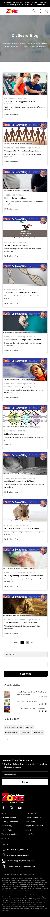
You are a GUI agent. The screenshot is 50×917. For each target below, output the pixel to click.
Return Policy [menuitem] (6, 826)
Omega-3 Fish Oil (11, 732)
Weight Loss (25, 732)
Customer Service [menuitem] (8, 817)
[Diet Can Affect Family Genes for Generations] (25, 510)
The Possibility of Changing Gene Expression (21, 292)
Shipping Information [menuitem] (9, 822)
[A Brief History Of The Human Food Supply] (25, 605)
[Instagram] (11, 807)
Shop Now (41, 5)
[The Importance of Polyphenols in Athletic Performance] (25, 84)
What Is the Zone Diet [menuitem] (34, 826)
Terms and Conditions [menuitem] (10, 834)
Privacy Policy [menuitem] (7, 830)
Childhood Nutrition (14, 337)
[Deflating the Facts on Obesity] (25, 180)
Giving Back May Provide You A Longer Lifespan (22, 151)
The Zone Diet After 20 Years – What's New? (31, 709)
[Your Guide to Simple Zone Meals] (9, 702)
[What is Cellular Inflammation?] (25, 227)
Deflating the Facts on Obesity (15, 198)
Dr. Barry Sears (13, 114)
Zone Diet (29, 727)
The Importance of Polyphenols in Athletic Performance (20, 102)
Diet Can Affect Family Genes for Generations (21, 528)
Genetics (8, 195)
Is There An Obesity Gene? (14, 434)
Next (33, 642)
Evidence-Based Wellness (16, 148)
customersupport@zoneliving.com (20, 861)
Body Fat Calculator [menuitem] (33, 817)
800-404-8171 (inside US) (17, 850)
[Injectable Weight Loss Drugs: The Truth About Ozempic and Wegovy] (9, 694)
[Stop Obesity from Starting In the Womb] (25, 463)
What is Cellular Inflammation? (16, 245)
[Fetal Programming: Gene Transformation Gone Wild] (25, 558)
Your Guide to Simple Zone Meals (27, 702)
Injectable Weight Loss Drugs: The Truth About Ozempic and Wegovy (31, 693)
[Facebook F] (3, 807)
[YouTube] (19, 808)
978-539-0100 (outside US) (18, 855)
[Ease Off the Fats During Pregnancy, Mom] (25, 369)
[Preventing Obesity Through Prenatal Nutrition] (25, 322)
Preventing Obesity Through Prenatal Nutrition (22, 339)
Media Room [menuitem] (30, 834)
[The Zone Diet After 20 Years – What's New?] (9, 709)
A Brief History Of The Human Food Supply (20, 623)
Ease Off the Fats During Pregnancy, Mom (20, 387)
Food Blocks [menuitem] (30, 822)
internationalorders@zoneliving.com (21, 866)
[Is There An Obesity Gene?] (25, 416)
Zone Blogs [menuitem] (29, 830)
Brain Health (10, 525)
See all (6, 740)
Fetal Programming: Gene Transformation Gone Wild (24, 575)
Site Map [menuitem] (5, 838)
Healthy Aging (38, 732)
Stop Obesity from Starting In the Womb (19, 481)
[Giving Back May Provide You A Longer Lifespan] (25, 133)
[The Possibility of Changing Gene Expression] (25, 274)
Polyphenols (10, 98)
